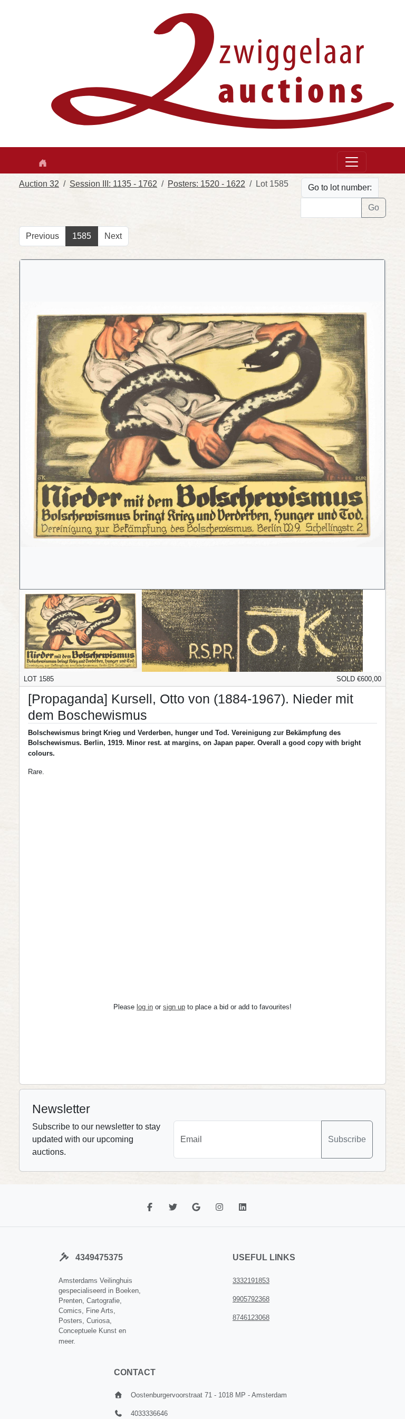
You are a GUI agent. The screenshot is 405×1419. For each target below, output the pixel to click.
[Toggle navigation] (352, 161)
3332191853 (251, 1281)
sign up (174, 1007)
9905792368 (251, 1299)
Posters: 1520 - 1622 (206, 183)
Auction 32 (39, 183)
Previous (42, 235)
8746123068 (251, 1317)
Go (373, 207)
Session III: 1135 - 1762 (113, 183)
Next (113, 235)
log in (145, 1007)
